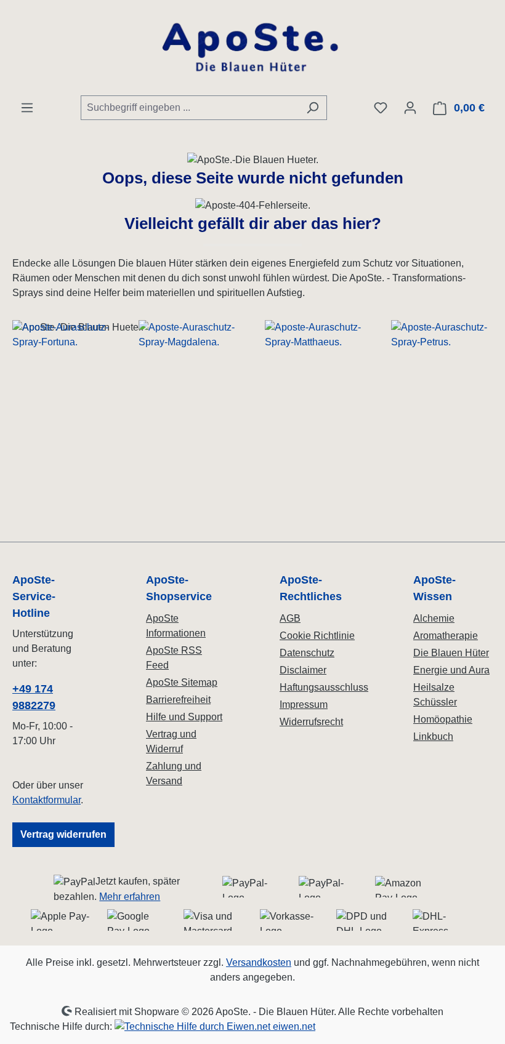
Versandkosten (258, 962)
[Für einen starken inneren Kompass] (63, 424)
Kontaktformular (46, 800)
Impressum (304, 704)
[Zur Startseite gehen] (252, 48)
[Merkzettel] (380, 107)
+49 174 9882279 (33, 697)
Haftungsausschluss (324, 687)
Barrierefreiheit (178, 699)
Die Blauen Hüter (451, 653)
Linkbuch (433, 736)
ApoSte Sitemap (181, 682)
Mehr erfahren (129, 896)
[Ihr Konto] (410, 107)
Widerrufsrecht (311, 722)
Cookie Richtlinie (317, 635)
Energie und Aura (451, 670)
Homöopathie (442, 719)
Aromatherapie (445, 635)
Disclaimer (303, 670)
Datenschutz (307, 653)
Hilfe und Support (184, 717)
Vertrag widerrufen (63, 834)
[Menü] (27, 107)
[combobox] (190, 107)
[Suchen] (312, 107)
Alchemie (433, 618)
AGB (290, 618)
